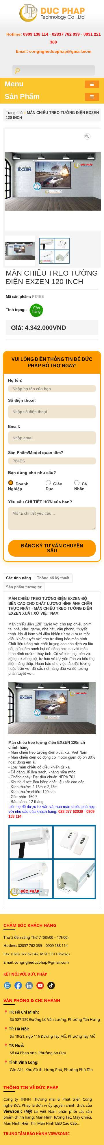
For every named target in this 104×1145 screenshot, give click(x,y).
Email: (14, 426)
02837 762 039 (66, 34)
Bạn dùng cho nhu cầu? (32, 472)
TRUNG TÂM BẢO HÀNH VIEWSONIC (36, 1133)
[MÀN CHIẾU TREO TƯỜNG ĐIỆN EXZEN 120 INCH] (87, 136)
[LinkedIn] (29, 985)
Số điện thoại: (22, 400)
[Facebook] (18, 985)
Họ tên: (15, 380)
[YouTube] (40, 985)
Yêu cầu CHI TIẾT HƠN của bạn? (40, 502)
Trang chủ (14, 113)
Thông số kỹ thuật (53, 578)
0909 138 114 (36, 34)
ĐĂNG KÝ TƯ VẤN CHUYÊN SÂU (52, 548)
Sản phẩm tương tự (23, 587)
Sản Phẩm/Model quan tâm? (35, 452)
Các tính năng (18, 578)
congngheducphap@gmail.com (41, 962)
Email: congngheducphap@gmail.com (53, 51)
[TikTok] (51, 985)
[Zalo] (7, 985)
